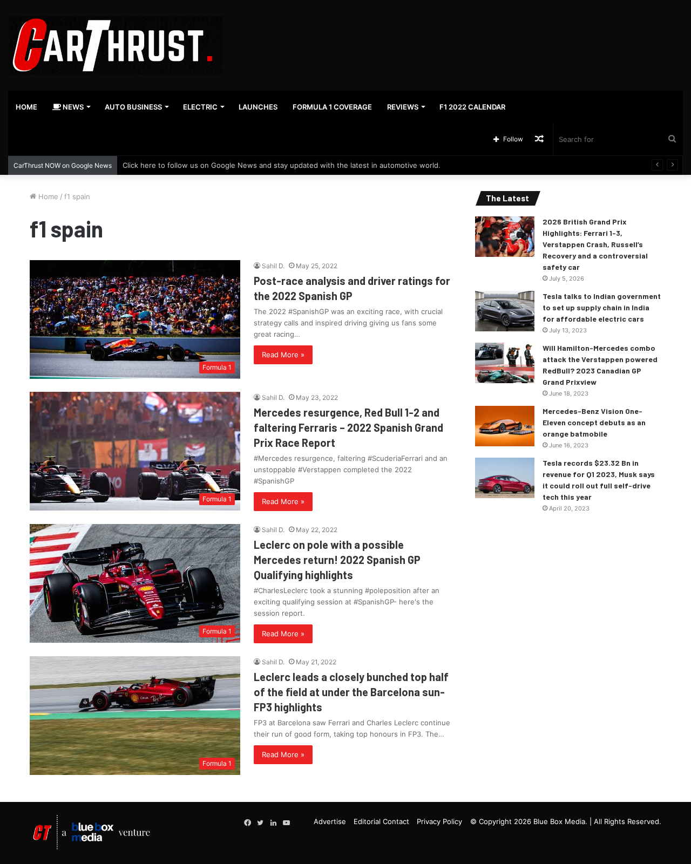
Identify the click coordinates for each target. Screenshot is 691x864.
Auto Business (133, 107)
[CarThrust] (115, 45)
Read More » (283, 354)
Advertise (330, 821)
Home (26, 107)
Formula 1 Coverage (332, 107)
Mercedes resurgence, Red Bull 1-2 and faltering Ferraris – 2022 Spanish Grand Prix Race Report (348, 427)
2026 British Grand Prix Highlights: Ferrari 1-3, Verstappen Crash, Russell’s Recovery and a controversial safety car (595, 244)
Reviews (402, 107)
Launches (258, 107)
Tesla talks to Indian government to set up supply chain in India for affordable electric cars (602, 307)
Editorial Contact (381, 821)
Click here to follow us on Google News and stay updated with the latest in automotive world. (282, 165)
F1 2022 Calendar (472, 107)
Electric (200, 107)
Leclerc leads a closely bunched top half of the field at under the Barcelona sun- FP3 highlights (351, 691)
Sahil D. (273, 266)
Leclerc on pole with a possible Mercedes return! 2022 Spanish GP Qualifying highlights (337, 559)
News (72, 107)
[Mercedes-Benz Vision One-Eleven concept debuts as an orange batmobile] (504, 426)
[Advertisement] (460, 35)
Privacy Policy (439, 821)
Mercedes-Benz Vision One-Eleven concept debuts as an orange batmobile (594, 422)
